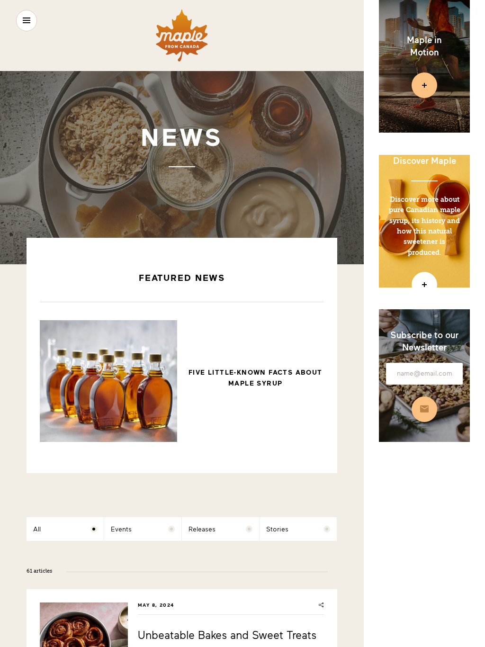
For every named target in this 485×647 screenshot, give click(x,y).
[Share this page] (321, 604)
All (37, 529)
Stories (277, 529)
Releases (202, 529)
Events (121, 529)
